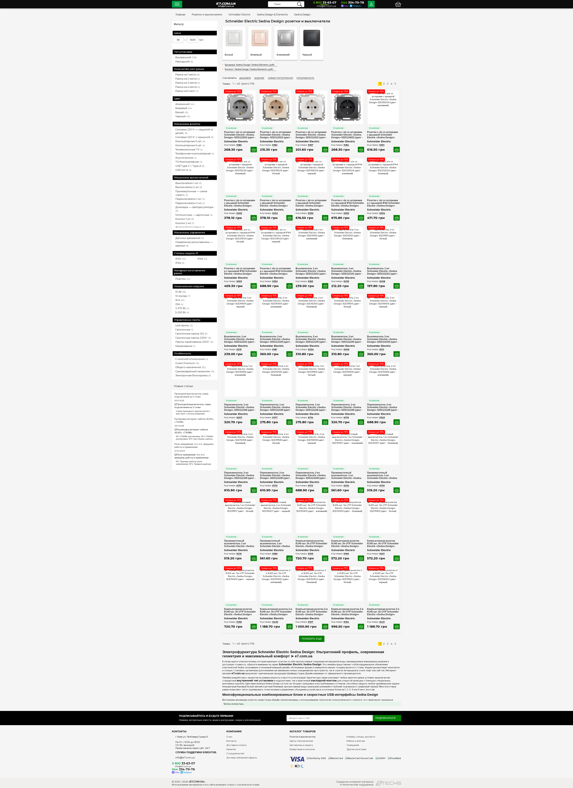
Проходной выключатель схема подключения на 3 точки (191, 395)
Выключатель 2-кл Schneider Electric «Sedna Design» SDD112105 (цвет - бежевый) (311, 339)
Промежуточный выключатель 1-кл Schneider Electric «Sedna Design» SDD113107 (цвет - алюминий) (347, 475)
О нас (229, 736)
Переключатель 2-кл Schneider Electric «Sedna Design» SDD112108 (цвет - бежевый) (239, 475)
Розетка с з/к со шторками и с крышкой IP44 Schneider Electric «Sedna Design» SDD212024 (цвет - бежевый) (383, 203)
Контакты (231, 740)
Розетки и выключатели (302, 736)
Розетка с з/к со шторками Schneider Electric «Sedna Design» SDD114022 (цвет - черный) (347, 135)
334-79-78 (352, 2)
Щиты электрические (301, 740)
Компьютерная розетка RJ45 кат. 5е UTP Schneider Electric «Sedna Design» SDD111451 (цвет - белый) (383, 544)
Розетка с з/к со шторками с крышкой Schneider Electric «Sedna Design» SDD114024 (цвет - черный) (312, 203)
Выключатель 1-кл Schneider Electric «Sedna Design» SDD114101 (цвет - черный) (239, 339)
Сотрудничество (235, 753)
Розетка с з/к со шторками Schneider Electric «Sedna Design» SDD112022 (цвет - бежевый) (275, 135)
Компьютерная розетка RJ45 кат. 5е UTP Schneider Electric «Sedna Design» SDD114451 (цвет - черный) (240, 612)
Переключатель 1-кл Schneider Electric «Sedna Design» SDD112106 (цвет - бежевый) (275, 407)
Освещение (353, 745)
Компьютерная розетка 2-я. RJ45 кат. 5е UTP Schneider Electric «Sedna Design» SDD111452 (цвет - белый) (347, 612)
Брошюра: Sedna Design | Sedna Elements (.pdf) (249, 64)
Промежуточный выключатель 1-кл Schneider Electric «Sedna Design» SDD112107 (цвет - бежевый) (382, 475)
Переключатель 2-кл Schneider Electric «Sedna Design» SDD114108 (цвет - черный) (311, 475)
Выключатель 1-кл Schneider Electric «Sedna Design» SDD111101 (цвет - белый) (382, 271)
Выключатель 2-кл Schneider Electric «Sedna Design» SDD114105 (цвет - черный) (382, 339)
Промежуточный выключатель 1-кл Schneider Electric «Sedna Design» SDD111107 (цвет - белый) (239, 544)
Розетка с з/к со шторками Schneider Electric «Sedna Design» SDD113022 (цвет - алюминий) (239, 135)
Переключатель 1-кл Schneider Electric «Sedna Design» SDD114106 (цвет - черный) (347, 407)
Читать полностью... (234, 703)
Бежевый (256, 55)
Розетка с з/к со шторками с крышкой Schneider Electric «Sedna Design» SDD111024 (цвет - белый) (275, 203)
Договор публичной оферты (241, 757)
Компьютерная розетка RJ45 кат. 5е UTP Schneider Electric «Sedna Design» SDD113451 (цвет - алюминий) (311, 544)
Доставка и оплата (236, 745)
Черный (307, 55)
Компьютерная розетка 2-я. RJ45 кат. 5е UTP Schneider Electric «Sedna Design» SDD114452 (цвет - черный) (383, 612)
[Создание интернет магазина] (388, 783)
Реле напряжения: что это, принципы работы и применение (194, 446)
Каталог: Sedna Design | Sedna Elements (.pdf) (249, 69)
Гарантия (231, 749)
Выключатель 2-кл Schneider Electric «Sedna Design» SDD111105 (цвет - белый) (346, 339)
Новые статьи (183, 386)
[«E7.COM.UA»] (226, 1)
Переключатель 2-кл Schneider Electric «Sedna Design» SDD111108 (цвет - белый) (275, 475)
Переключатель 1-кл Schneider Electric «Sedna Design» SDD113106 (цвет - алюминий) (239, 407)
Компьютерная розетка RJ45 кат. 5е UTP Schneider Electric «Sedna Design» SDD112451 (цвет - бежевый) (347, 544)
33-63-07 (324, 2)
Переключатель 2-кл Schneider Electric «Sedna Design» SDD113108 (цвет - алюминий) (382, 407)
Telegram (356, 6)
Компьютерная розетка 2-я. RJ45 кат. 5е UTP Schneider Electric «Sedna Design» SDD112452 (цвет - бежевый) (312, 612)
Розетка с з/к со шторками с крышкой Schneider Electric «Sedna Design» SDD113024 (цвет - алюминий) (382, 135)
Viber (346, 6)
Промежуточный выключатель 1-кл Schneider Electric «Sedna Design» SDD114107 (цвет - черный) (275, 544)
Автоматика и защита (301, 745)
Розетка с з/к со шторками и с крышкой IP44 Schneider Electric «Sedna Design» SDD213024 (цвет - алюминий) (347, 203)
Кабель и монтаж (356, 740)
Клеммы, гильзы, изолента (361, 736)
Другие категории (356, 749)
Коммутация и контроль (302, 749)
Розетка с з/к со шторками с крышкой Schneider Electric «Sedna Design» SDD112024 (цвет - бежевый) (239, 203)
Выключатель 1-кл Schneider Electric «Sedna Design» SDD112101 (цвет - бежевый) (347, 271)
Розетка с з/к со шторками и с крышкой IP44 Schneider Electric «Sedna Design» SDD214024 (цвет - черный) (276, 271)
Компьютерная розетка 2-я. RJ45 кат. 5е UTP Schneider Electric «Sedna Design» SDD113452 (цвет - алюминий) (276, 612)
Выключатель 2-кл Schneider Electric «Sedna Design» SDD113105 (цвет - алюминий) (275, 339)
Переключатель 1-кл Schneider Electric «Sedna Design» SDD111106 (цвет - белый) (311, 407)
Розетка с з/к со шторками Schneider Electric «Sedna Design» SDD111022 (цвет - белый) (311, 135)
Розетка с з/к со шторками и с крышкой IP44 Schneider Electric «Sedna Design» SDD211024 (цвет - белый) (240, 271)
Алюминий (283, 55)
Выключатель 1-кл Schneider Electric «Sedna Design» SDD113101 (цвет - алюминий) (311, 271)
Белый (229, 55)
